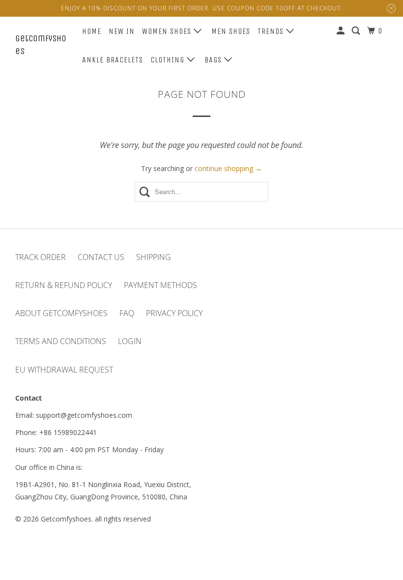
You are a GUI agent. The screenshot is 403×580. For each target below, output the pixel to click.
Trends (272, 31)
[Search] (357, 31)
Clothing (168, 59)
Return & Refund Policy (63, 285)
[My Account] (341, 31)
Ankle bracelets (112, 59)
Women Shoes (168, 31)
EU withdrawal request (64, 369)
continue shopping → (228, 168)
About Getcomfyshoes (61, 313)
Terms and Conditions (60, 341)
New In (122, 31)
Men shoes (230, 31)
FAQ (126, 313)
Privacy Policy (174, 313)
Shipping (153, 257)
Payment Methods (160, 285)
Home (91, 31)
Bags (214, 59)
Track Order (40, 257)
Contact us (101, 257)
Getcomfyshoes (40, 44)
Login (130, 341)
